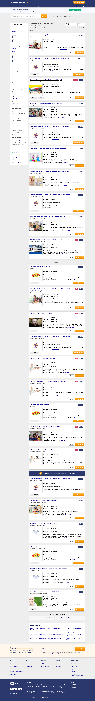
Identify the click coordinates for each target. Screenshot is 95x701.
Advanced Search (67, 16)
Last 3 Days (16, 155)
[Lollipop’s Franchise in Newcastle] (35, 555)
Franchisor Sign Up (30, 669)
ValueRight (58, 666)
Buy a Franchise (14, 666)
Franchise (15, 115)
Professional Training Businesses (73, 628)
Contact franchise (78, 74)
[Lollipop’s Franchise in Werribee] (35, 413)
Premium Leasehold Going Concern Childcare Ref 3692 (46, 240)
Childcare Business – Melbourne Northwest (42, 358)
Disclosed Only (16, 72)
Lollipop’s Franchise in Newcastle (40, 547)
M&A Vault (58, 663)
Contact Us (73, 671)
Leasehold (15, 101)
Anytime (15, 152)
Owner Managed (17, 140)
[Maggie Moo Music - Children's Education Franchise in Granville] (35, 345)
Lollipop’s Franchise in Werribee (39, 405)
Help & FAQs (74, 663)
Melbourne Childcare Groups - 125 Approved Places (45, 426)
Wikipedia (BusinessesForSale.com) (77, 674)
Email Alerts (13, 674)
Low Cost (15, 127)
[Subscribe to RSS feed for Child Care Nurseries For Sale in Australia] (20, 689)
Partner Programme (75, 689)
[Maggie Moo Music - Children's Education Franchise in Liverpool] (35, 67)
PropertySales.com (75, 684)
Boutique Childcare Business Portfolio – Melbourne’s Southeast (48, 568)
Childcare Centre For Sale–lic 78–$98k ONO (42, 313)
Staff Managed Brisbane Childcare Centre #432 (43, 500)
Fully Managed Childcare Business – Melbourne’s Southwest (47, 450)
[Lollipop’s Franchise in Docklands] (35, 275)
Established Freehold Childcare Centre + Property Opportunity (49, 171)
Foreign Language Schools (72, 632)
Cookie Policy (48, 697)
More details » (63, 49)
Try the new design (75, 10)
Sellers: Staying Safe (76, 666)
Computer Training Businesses (55, 632)
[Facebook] (17, 689)
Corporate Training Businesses (37, 632)
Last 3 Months (16, 162)
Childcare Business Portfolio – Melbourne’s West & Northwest (48, 381)
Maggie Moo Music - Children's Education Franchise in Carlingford (50, 126)
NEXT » (68, 618)
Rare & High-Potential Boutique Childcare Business (46, 103)
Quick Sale (15, 135)
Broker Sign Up (29, 666)
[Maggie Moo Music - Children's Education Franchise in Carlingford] (35, 135)
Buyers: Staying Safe (76, 669)
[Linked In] (14, 689)
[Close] (83, 9)
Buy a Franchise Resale (16, 669)
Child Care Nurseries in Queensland (38, 638)
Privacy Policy (71, 653)
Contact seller (79, 52)
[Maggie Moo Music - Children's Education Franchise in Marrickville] (35, 487)
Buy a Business (14, 663)
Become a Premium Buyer (16, 671)
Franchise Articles (45, 669)
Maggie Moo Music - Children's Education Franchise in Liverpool (50, 58)
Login (83, 6)
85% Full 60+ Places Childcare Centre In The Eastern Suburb (48, 216)
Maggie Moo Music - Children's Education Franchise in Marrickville (51, 478)
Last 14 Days (16, 157)
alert (58, 16)
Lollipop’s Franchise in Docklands (40, 267)
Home (11, 6)
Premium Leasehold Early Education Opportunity (45, 35)
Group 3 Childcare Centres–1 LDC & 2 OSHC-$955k (44, 592)
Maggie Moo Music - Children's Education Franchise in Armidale (50, 195)
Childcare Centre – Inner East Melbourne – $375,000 (46, 80)
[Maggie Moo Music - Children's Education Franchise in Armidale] (35, 203)
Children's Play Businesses (54, 628)
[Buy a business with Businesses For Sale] (20, 2)
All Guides (43, 663)
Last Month (16, 159)
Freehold (15, 98)
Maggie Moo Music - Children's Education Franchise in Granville (50, 336)
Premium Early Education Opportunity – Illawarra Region (48, 148)
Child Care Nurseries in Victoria (37, 634)
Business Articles (45, 666)
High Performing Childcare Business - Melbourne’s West (46, 523)
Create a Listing (29, 663)
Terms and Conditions (31, 697)
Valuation (45, 6)
